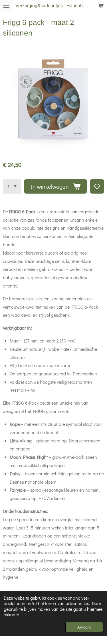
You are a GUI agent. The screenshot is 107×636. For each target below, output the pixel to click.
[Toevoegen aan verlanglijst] (97, 186)
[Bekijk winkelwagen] (100, 5)
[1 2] (12, 186)
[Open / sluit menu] (6, 5)
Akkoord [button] (84, 627)
